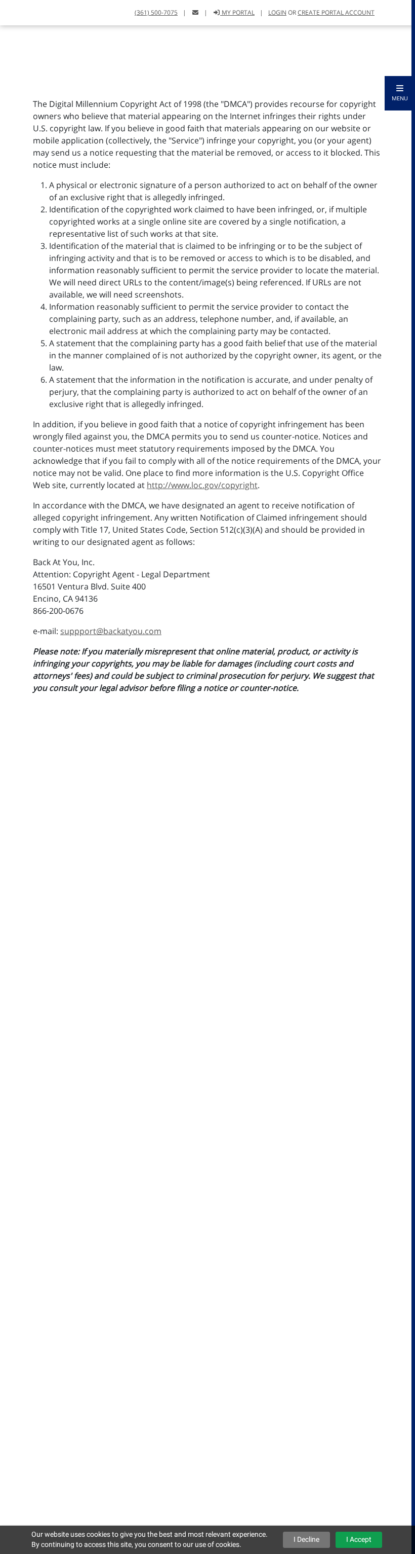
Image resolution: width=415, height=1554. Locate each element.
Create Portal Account (336, 12)
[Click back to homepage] (19, 11)
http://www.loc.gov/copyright (202, 485)
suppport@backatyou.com (110, 631)
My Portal (237, 12)
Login (277, 12)
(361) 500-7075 (156, 12)
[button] (400, 93)
